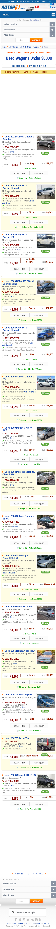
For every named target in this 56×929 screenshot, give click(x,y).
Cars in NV (22, 369)
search (36, 40)
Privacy (38, 923)
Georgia (22, 508)
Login (54, 7)
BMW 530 (35, 643)
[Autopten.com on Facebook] (16, 919)
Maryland (22, 687)
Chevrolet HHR (35, 809)
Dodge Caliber (35, 464)
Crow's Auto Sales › (9, 573)
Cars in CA (22, 274)
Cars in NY (23, 178)
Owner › (12, 152)
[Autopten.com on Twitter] (28, 919)
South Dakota (23, 227)
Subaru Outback (35, 178)
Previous (18, 873)
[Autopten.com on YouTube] (32, 919)
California (22, 320)
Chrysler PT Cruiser (35, 274)
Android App (11, 923)
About (28, 923)
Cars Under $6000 (36, 227)
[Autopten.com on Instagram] (24, 919)
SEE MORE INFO (19, 173)
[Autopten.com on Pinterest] (20, 919)
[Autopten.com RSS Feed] (40, 919)
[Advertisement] (28, 841)
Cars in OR (24, 464)
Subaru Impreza (35, 731)
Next (42, 873)
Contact (46, 923)
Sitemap (21, 923)
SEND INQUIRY (39, 173)
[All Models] (29, 29)
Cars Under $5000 (35, 320)
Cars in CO (23, 548)
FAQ (33, 923)
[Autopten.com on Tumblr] (36, 919)
